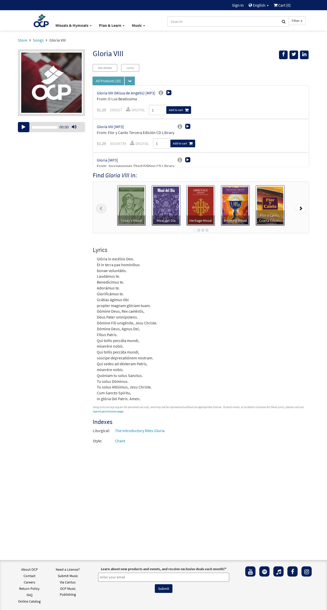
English (259, 5)
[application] (51, 127)
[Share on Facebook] (283, 55)
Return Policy (29, 588)
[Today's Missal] (131, 205)
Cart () (284, 5)
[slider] (76, 132)
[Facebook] (292, 571)
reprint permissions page (108, 411)
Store (22, 40)
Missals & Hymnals (72, 25)
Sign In (238, 5)
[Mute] (74, 127)
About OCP (29, 569)
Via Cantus (68, 582)
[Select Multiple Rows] (130, 81)
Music (137, 25)
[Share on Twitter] (293, 55)
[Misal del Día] (166, 205)
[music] (278, 571)
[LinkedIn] (304, 55)
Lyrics (130, 68)
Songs (38, 40)
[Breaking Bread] (235, 205)
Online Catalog (29, 601)
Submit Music (68, 576)
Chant (120, 440)
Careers (29, 582)
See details (105, 68)
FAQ (29, 595)
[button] (101, 207)
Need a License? (68, 569)
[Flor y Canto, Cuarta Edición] (270, 205)
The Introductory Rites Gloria (140, 430)
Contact (30, 576)
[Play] (23, 127)
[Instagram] (306, 571)
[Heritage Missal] (200, 205)
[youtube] (250, 571)
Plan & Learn (110, 25)
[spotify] (264, 571)
